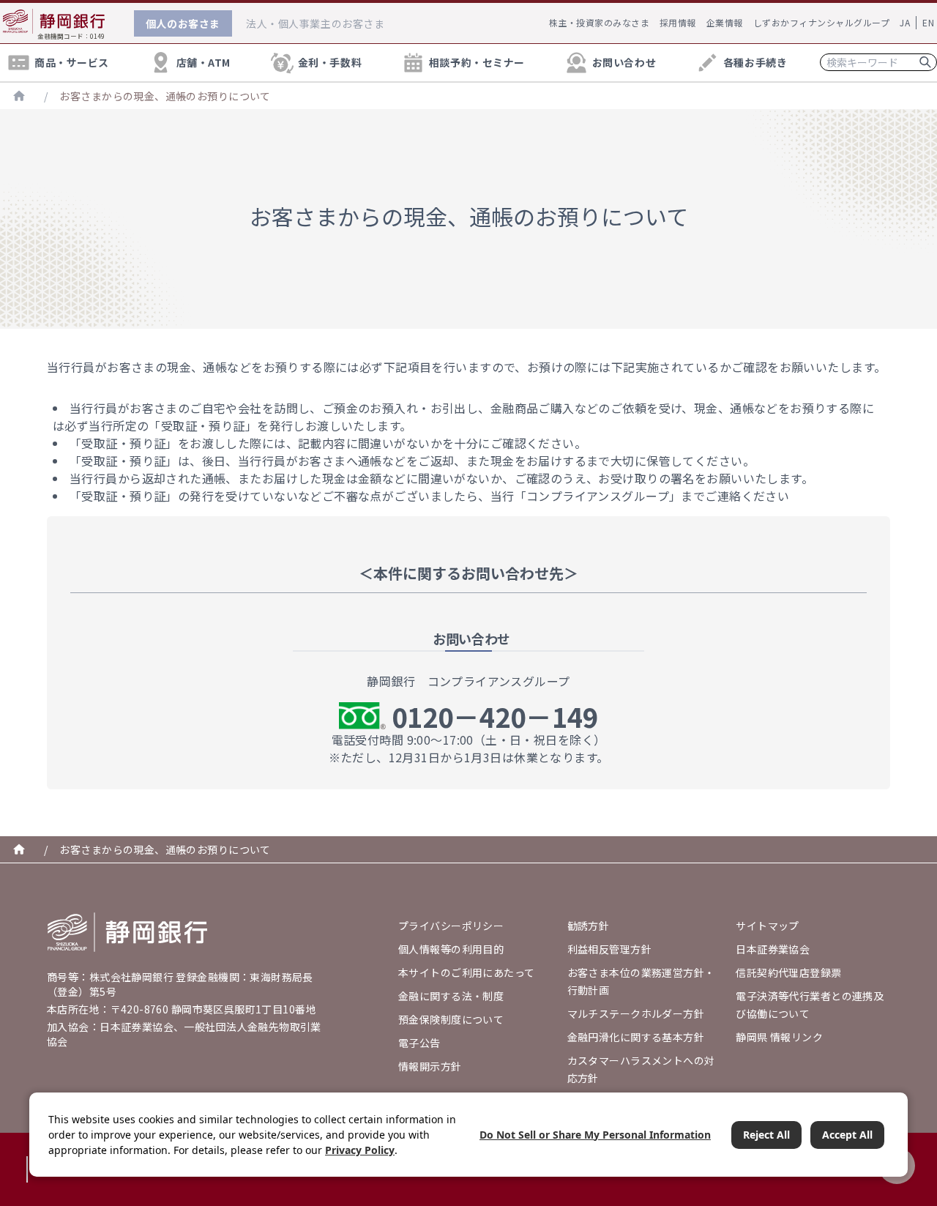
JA (905, 22)
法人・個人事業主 (315, 23)
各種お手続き (755, 62)
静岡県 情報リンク (779, 1037)
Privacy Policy (360, 1150)
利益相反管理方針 (609, 949)
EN (928, 22)
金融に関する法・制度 (451, 996)
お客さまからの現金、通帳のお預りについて (164, 96)
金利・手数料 (330, 62)
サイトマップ (767, 925)
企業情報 (724, 22)
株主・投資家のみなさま (599, 22)
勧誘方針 (588, 925)
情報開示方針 (430, 1066)
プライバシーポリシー (451, 925)
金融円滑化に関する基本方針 (635, 1037)
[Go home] (127, 932)
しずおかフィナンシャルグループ (821, 22)
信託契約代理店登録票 (788, 972)
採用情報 (678, 22)
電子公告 (419, 1042)
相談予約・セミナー (477, 62)
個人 (183, 23)
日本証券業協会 (773, 949)
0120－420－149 (495, 716)
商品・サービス (71, 62)
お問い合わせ (624, 62)
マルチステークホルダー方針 (635, 1013)
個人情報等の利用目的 (451, 949)
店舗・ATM (203, 62)
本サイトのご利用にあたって (466, 972)
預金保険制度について (451, 1019)
